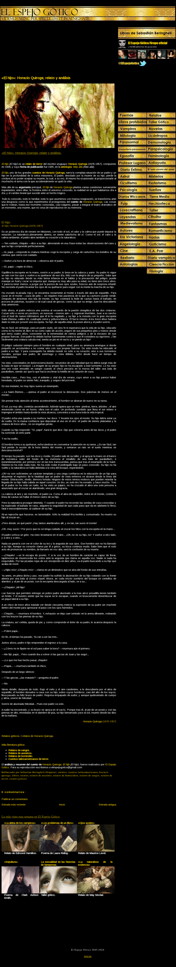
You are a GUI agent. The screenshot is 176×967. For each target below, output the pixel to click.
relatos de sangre (89, 775)
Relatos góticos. (11, 735)
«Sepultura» (11, 861)
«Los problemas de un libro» (57, 822)
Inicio (62, 804)
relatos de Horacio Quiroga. (38, 735)
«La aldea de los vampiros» (20, 822)
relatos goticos (18, 778)
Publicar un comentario (15, 799)
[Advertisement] (30, 49)
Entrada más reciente (14, 804)
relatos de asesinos (41, 775)
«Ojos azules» (86, 822)
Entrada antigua (107, 804)
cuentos (62, 772)
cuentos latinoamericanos (83, 772)
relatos (24, 775)
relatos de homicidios (65, 775)
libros (15, 775)
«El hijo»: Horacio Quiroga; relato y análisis (36, 78)
